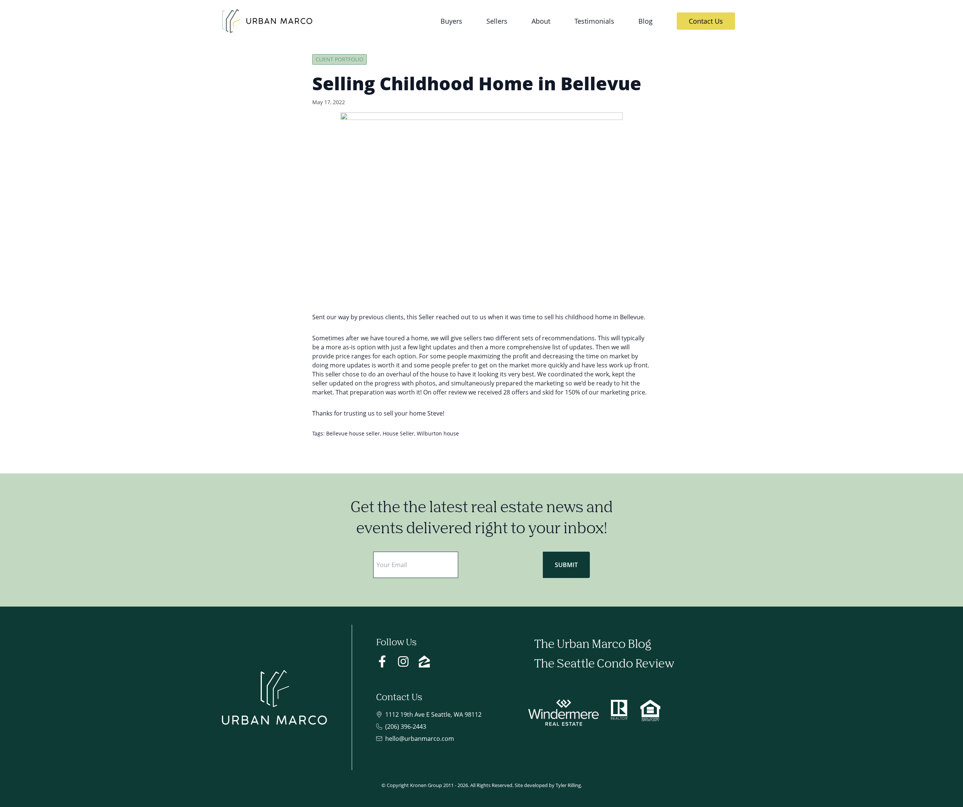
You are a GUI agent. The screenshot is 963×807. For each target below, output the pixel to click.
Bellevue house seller (353, 433)
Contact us (706, 21)
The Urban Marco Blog (592, 645)
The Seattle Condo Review (604, 664)
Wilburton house (438, 433)
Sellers (496, 21)
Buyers (451, 21)
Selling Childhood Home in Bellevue (476, 83)
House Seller (398, 433)
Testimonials (594, 21)
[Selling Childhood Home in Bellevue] (481, 206)
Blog (645, 21)
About (541, 21)
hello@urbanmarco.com (419, 738)
